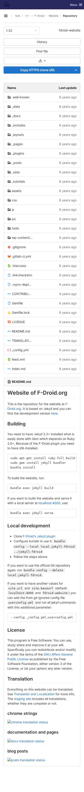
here (54, 413)
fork (17, 15)
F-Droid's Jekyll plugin (39, 536)
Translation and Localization (34, 694)
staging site (22, 699)
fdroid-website (69, 30)
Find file (42, 51)
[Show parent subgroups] (27, 16)
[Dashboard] (7, 4)
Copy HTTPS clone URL (37, 70)
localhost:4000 (49, 503)
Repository (70, 15)
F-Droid (39, 15)
